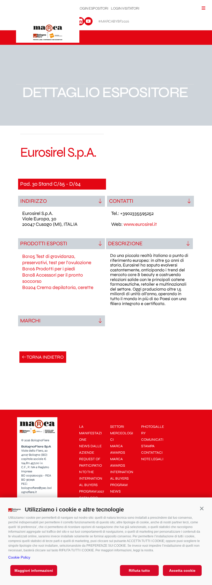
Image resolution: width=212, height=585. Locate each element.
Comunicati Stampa (152, 442)
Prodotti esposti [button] (43, 243)
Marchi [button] (30, 320)
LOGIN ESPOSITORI (93, 8)
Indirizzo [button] (33, 201)
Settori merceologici (121, 433)
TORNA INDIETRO (45, 357)
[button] (202, 508)
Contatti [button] (121, 201)
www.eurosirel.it (140, 224)
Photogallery (152, 429)
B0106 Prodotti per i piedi (48, 269)
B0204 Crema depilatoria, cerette (57, 287)
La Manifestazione (90, 433)
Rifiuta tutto (139, 570)
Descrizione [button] (125, 243)
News (115, 491)
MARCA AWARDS (117, 449)
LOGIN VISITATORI (125, 8)
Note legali (152, 459)
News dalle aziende (90, 449)
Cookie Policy (19, 557)
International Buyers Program (121, 478)
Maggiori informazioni (33, 570)
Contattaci (152, 452)
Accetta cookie (182, 570)
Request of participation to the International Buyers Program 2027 (91, 475)
